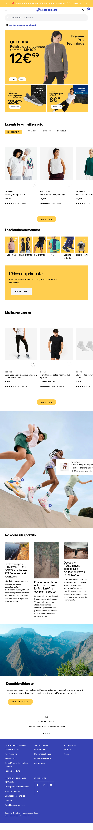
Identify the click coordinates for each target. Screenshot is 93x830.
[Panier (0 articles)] (86, 9)
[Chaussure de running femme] (25, 98)
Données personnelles (15, 796)
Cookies (8, 800)
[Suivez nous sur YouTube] (51, 785)
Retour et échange (42, 754)
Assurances (39, 763)
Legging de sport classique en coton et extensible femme (21, 376)
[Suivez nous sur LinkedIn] (37, 791)
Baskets (47, 131)
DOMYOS (8, 372)
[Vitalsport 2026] (46, 57)
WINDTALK (75, 462)
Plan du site (10, 758)
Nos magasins (11, 754)
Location (67, 749)
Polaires (32, 131)
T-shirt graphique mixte (15, 194)
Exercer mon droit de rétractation (18, 816)
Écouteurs (62, 131)
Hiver (13, 79)
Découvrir (15, 107)
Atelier (66, 754)
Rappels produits (12, 771)
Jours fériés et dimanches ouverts (16, 764)
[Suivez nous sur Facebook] (37, 785)
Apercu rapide (85, 471)
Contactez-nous (12, 749)
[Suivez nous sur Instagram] (44, 785)
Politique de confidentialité (17, 787)
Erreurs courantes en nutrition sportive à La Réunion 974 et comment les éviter (46, 587)
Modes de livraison (42, 758)
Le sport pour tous (30, 813)
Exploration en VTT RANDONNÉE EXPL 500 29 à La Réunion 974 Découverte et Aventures (16, 570)
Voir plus (46, 219)
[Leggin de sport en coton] (67, 98)
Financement (40, 749)
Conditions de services (15, 805)
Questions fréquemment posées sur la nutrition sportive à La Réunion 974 (74, 569)
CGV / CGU (9, 782)
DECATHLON (10, 191)
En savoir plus (75, 3)
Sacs (22, 79)
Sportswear (13, 132)
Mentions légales (12, 791)
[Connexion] (82, 9)
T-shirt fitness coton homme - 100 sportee (55, 376)
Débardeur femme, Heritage (52, 194)
